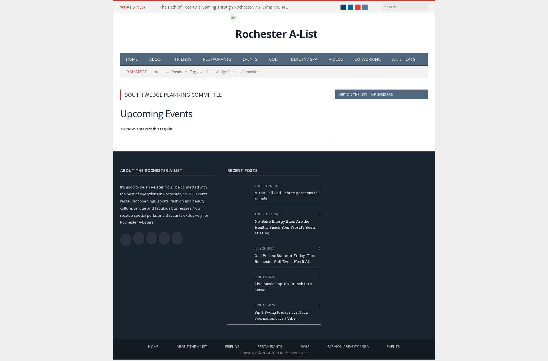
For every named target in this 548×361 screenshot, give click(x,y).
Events (250, 59)
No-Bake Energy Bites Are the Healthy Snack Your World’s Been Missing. (285, 227)
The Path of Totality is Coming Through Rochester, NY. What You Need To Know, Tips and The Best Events (225, 7)
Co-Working (367, 59)
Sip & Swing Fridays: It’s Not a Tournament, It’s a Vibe (281, 315)
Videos (336, 59)
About (156, 59)
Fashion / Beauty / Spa (348, 346)
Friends (183, 59)
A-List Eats (403, 59)
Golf (274, 59)
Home (132, 59)
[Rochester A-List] (274, 32)
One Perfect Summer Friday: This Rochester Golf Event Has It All (285, 258)
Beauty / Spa (304, 59)
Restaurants (217, 59)
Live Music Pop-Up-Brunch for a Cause (283, 286)
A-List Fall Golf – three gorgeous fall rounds (287, 195)
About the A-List (192, 346)
